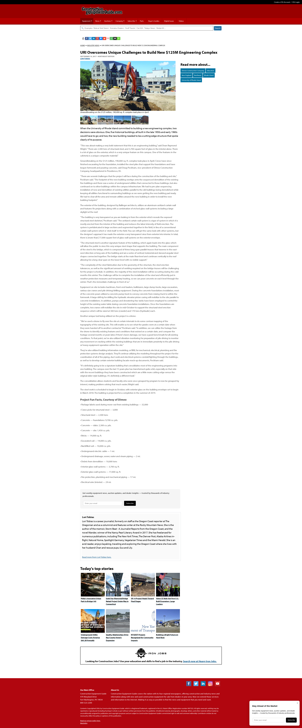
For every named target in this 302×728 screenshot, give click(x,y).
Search (217, 28)
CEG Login (296, 2)
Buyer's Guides (153, 21)
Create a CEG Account (282, 2)
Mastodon (83, 723)
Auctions (107, 21)
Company (119, 21)
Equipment (86, 21)
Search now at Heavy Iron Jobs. (200, 661)
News (97, 21)
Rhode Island (209, 75)
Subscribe (131, 21)
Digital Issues (169, 21)
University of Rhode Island (191, 80)
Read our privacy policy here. (90, 721)
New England (186, 75)
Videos (181, 21)
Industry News (93, 45)
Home (82, 45)
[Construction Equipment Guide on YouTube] (218, 685)
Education (210, 70)
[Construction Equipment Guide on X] (196, 685)
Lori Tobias (85, 58)
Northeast (197, 75)
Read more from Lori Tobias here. (96, 557)
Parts (142, 21)
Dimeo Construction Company (193, 70)
